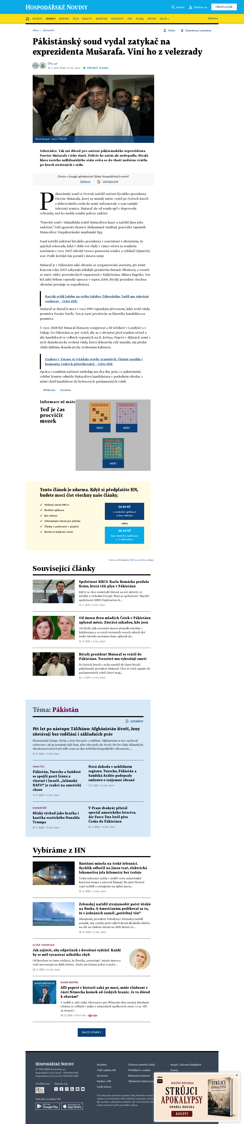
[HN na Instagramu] (67, 1089)
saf (55, 63)
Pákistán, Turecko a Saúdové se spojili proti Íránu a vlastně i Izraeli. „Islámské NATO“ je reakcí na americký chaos (57, 780)
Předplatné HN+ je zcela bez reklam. (136, 560)
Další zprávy (91, 1032)
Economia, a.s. (58, 1069)
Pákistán (65, 710)
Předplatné (224, 6)
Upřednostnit (110, 181)
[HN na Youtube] (83, 1089)
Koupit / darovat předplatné (186, 1065)
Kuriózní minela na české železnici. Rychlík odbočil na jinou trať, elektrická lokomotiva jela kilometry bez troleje (113, 868)
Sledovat (85, 181)
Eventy (174, 1070)
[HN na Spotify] (77, 1089)
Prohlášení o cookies (139, 1070)
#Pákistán (49, 389)
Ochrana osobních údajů (141, 1065)
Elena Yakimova (43, 944)
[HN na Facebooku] (61, 1089)
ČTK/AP (63, 139)
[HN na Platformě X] (56, 1089)
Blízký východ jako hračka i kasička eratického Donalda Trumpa (56, 818)
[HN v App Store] (72, 1106)
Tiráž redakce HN (106, 1070)
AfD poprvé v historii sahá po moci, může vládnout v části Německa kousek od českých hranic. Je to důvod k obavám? (105, 992)
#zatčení (65, 389)
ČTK (50, 63)
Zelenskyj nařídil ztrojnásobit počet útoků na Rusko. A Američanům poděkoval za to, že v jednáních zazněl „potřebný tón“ (115, 909)
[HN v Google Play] (48, 1106)
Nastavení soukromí (139, 1076)
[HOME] (27, 19)
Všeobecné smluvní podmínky (144, 1081)
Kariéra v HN (104, 1081)
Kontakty (102, 1065)
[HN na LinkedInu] (72, 1089)
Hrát (99, 427)
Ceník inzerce (104, 1087)
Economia (102, 1076)
